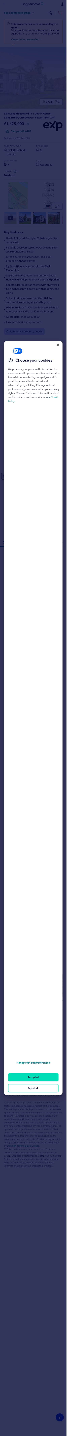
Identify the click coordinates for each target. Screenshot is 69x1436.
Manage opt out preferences (33, 1062)
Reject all (33, 1088)
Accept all (33, 1077)
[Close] (57, 345)
